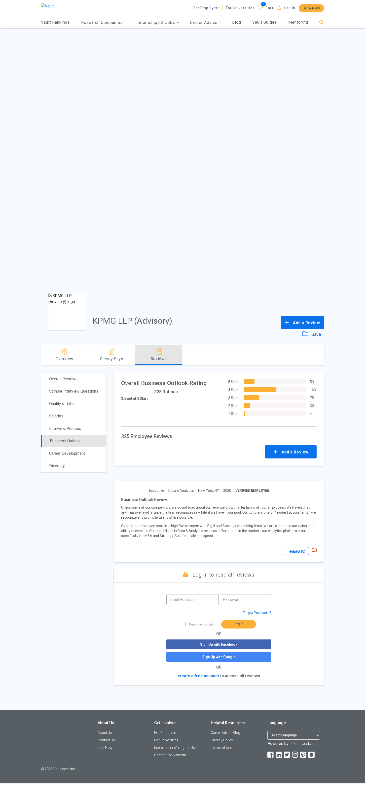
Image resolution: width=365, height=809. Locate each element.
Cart (269, 8)
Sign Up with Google (218, 657)
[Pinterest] (303, 755)
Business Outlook (65, 441)
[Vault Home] (47, 5)
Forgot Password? (257, 613)
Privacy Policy (222, 740)
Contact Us (106, 740)
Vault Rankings (55, 22)
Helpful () (297, 551)
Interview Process (65, 428)
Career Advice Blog (225, 733)
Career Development (67, 453)
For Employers (206, 8)
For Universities (240, 8)
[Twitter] (287, 755)
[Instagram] (295, 755)
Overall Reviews (63, 378)
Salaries (56, 416)
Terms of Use (221, 748)
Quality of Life (61, 403)
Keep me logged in (202, 624)
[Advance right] (322, 355)
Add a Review (306, 322)
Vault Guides (264, 22)
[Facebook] (270, 755)
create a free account (198, 676)
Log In (289, 8)
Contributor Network (170, 755)
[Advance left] (43, 355)
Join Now (311, 8)
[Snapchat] (311, 755)
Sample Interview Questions (73, 391)
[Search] (321, 22)
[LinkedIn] (279, 755)
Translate (307, 743)
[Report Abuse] (314, 551)
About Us (105, 733)
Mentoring (298, 22)
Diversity (57, 465)
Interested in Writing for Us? (175, 748)
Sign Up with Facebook (218, 644)
